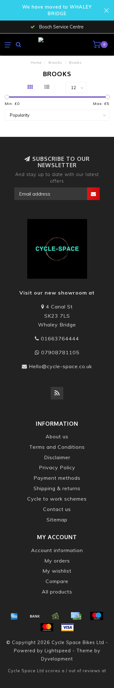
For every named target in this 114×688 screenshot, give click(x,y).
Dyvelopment (57, 659)
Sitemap (57, 519)
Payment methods (57, 478)
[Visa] (67, 627)
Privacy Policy (57, 467)
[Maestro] (96, 616)
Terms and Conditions (57, 447)
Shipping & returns (57, 488)
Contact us (57, 509)
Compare (57, 581)
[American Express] (14, 616)
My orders (57, 560)
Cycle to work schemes (57, 499)
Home (36, 62)
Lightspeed (58, 651)
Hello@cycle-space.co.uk (60, 366)
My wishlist (57, 571)
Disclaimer (57, 457)
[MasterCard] (47, 627)
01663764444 (60, 338)
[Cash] (55, 616)
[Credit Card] (76, 616)
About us (57, 436)
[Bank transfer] (35, 616)
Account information (57, 550)
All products (57, 591)
